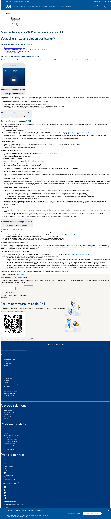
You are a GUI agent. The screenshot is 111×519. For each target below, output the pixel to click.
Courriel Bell (14, 20)
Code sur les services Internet (10, 389)
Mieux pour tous (25, 1)
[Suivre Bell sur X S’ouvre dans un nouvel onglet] (4, 489)
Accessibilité (108, 1)
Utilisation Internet (16, 23)
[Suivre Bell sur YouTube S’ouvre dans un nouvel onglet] (5, 496)
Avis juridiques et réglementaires (11, 384)
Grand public (9, 1)
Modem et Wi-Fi (15, 18)
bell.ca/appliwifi (15, 60)
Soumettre (4, 297)
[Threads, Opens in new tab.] (5, 498)
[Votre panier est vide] (94, 6)
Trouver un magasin (98, 1)
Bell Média (6, 365)
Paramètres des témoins (74, 513)
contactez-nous (28, 285)
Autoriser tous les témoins (92, 513)
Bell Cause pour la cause (9, 359)
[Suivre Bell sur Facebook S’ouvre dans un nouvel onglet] (5, 487)
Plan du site (7, 507)
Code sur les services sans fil (10, 391)
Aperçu (13, 17)
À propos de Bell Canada (9, 357)
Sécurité (6, 382)
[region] (55, 513)
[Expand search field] (90, 6)
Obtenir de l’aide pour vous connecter (78, 132)
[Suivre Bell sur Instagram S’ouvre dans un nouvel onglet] (5, 491)
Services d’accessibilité (10, 483)
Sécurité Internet (15, 22)
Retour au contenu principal (56, 344)
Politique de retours (8, 378)
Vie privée (6, 380)
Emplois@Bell (7, 363)
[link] (5, 460)
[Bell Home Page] (8, 6)
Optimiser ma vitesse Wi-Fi (62, 271)
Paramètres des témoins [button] (9, 399)
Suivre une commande (9, 395)
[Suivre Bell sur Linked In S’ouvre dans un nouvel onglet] (5, 493)
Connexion (102, 6)
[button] (13, 91)
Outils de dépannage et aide (18, 25)
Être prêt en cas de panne (9, 393)
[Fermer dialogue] (108, 510)
